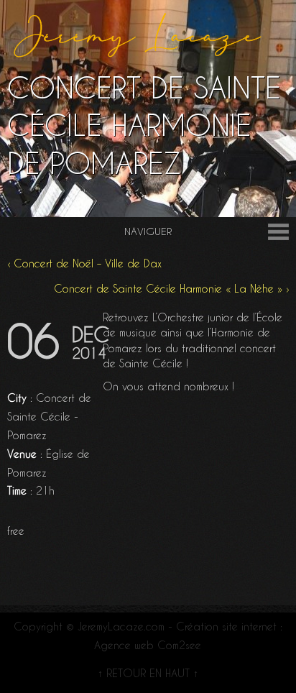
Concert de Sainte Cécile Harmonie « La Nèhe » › (171, 289)
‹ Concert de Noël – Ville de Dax (84, 264)
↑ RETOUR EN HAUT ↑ (148, 673)
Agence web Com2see (147, 645)
